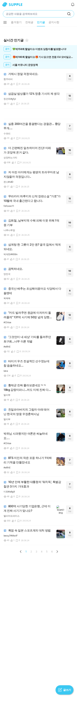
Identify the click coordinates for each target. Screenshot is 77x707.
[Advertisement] (38, 30)
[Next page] (57, 551)
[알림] (73, 4)
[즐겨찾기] (27, 40)
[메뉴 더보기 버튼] (5, 22)
